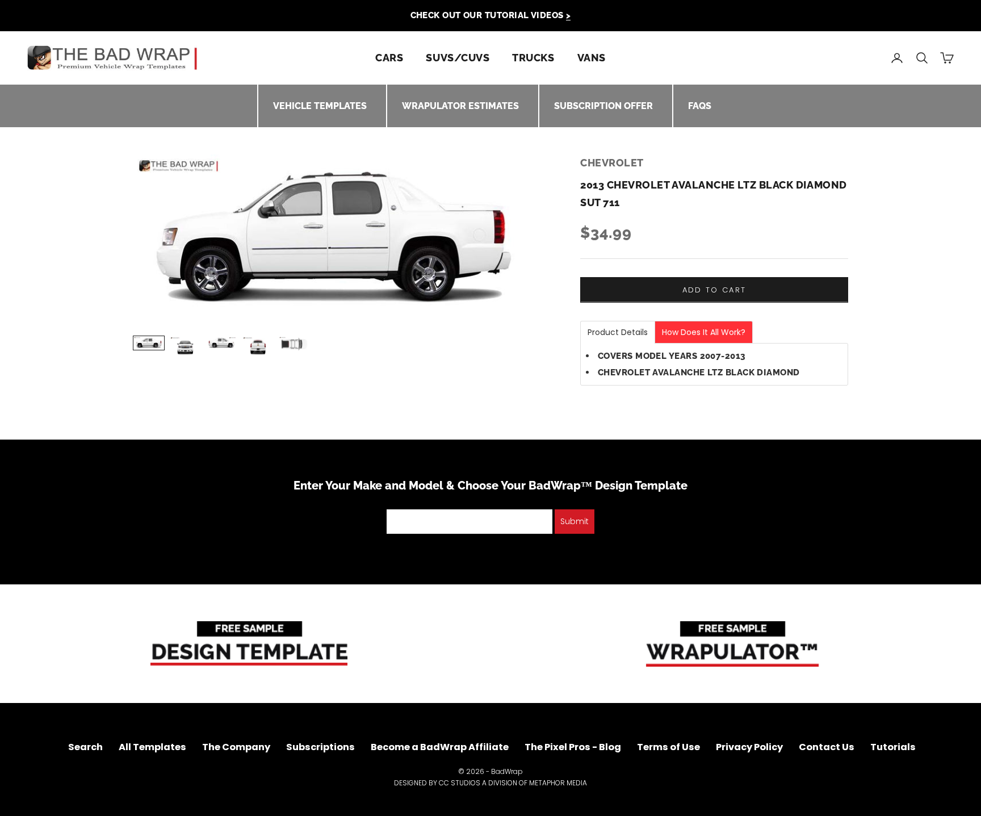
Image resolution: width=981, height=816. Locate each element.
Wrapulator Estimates (460, 106)
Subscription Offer (603, 106)
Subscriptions (320, 747)
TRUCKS (533, 58)
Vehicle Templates (320, 106)
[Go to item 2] (185, 347)
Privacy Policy (749, 747)
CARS (389, 58)
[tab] (617, 332)
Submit (574, 521)
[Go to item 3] (221, 343)
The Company (236, 747)
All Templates (152, 747)
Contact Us (826, 747)
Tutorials (893, 747)
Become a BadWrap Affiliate (440, 747)
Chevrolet (612, 163)
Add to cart (714, 289)
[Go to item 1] (149, 343)
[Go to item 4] (258, 347)
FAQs (699, 106)
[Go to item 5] (294, 344)
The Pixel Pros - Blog (573, 747)
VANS (591, 58)
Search (85, 747)
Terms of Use (668, 747)
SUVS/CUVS (457, 58)
